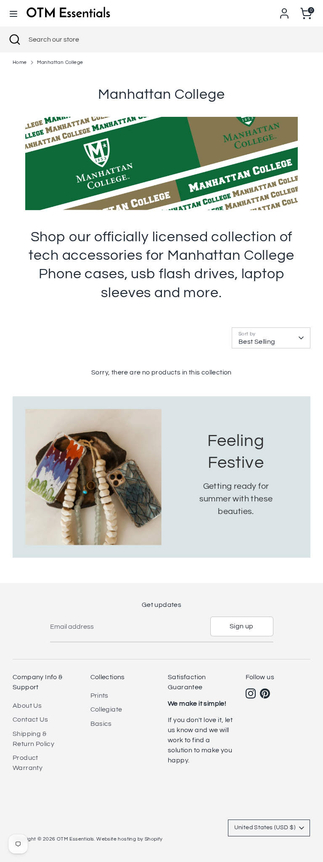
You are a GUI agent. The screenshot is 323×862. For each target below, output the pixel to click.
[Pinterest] (265, 693)
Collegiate (106, 709)
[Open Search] (14, 39)
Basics (101, 723)
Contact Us (30, 719)
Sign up (242, 626)
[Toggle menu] (13, 13)
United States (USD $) (264, 827)
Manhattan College (60, 62)
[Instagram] (251, 693)
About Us (27, 705)
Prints (99, 695)
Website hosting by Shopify (129, 839)
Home (20, 62)
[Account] (284, 10)
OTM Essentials (75, 839)
